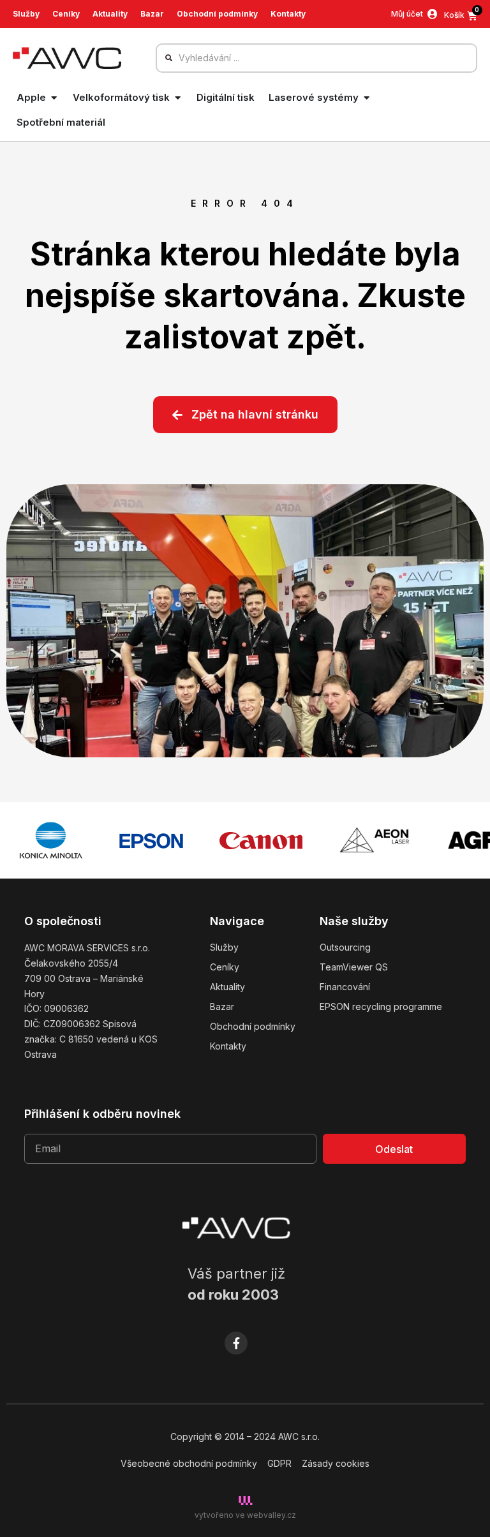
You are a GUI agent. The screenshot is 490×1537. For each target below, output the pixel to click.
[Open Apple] (54, 98)
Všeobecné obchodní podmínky (189, 1463)
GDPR (279, 1463)
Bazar (152, 14)
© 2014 (229, 1436)
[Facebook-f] (236, 1343)
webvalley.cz (271, 1515)
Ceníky (66, 14)
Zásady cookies (335, 1463)
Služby (26, 14)
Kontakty (288, 14)
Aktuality (110, 14)
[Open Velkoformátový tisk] (177, 98)
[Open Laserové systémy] (366, 98)
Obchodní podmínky (217, 14)
